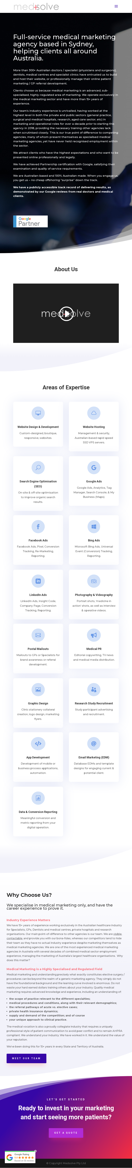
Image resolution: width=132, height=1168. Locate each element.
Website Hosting (94, 427)
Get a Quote (66, 1133)
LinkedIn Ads (38, 595)
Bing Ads (94, 540)
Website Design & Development (38, 427)
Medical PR (93, 649)
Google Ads (94, 481)
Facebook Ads (38, 540)
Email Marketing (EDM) (94, 757)
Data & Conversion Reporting (38, 812)
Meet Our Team (26, 1058)
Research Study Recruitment (94, 703)
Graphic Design (38, 703)
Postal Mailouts (38, 649)
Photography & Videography (94, 595)
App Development (38, 757)
